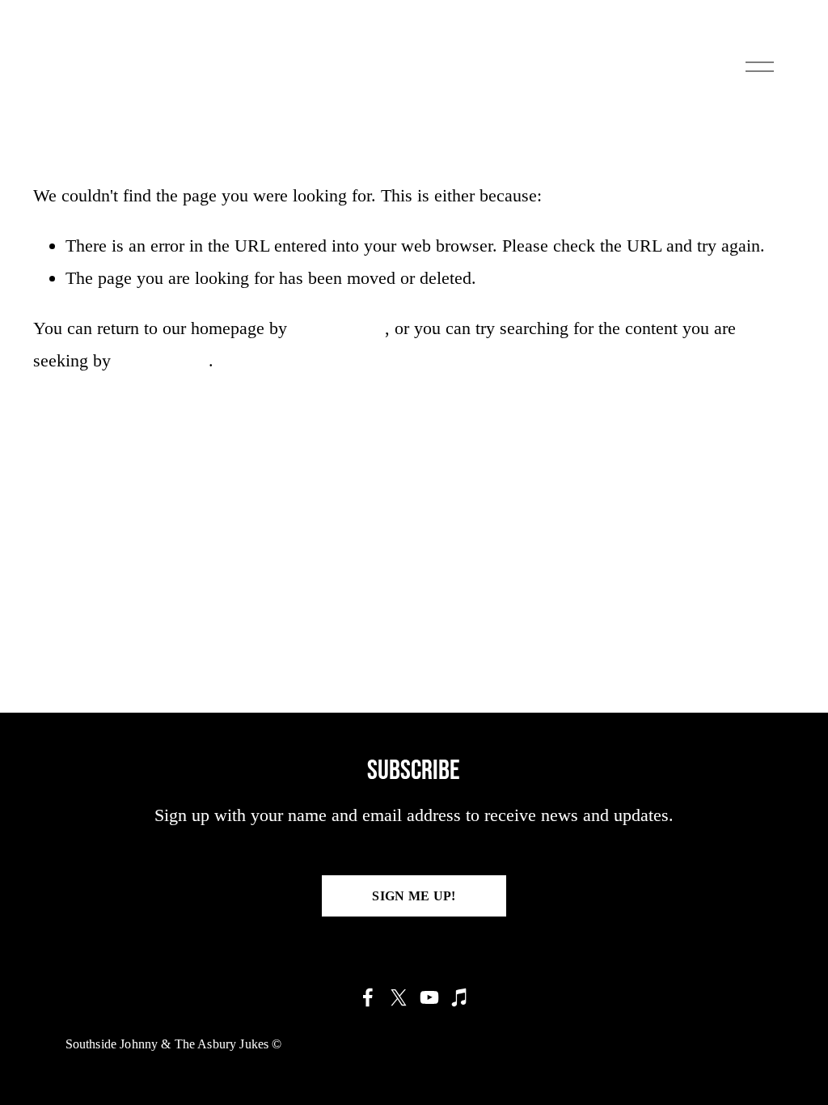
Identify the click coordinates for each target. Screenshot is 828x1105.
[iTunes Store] (460, 997)
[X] (398, 997)
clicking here (338, 328)
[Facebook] (368, 997)
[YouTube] (429, 997)
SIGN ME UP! (414, 896)
